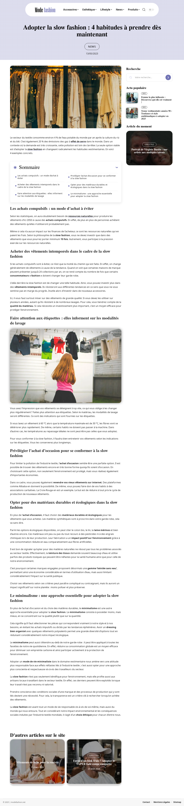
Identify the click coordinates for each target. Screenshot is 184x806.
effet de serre (78, 141)
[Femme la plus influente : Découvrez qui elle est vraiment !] (132, 98)
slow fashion (34, 149)
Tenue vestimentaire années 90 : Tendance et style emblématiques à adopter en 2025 (156, 114)
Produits (37, 757)
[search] (143, 9)
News (92, 46)
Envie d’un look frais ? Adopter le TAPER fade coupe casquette (94, 762)
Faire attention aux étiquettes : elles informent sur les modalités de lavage (40, 194)
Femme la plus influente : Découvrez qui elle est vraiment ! (156, 99)
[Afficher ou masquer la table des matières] (79, 167)
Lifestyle (93, 755)
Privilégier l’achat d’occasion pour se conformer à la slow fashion (93, 177)
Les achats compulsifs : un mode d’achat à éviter (38, 177)
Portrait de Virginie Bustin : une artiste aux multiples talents (149, 150)
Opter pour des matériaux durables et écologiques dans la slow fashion (89, 186)
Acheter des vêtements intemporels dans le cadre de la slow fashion (39, 185)
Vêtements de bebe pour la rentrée (37, 762)
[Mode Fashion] (45, 9)
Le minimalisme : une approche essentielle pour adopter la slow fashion (91, 194)
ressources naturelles (80, 216)
